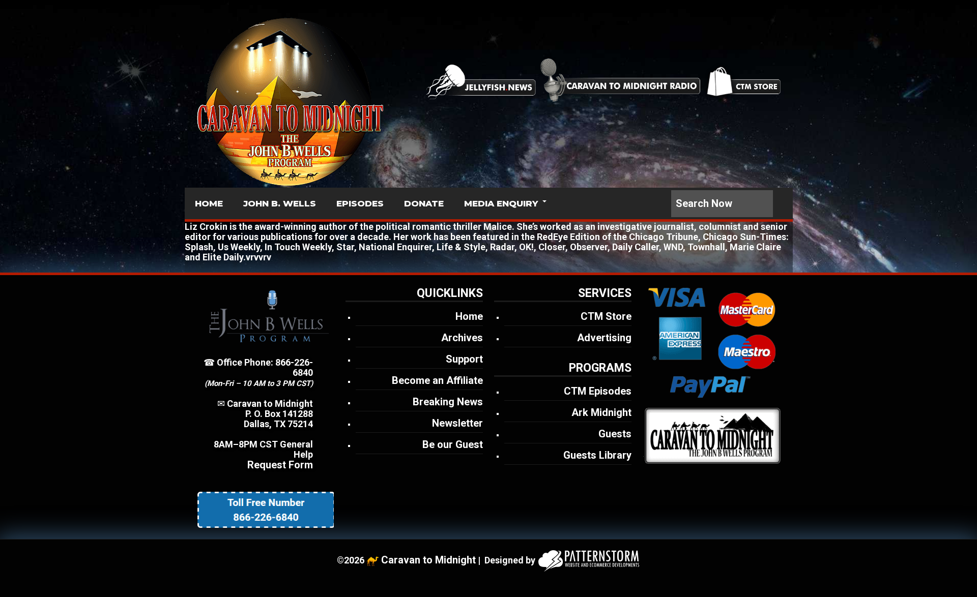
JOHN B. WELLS (279, 203)
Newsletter (457, 423)
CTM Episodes (597, 391)
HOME (209, 203)
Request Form (280, 465)
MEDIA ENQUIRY (501, 203)
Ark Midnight (601, 412)
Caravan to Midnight (428, 560)
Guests (614, 434)
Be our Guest (452, 444)
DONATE (424, 203)
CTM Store (606, 316)
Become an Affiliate (437, 380)
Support (464, 359)
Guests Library (597, 455)
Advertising (604, 338)
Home (469, 316)
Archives (462, 338)
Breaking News (448, 402)
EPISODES (360, 203)
